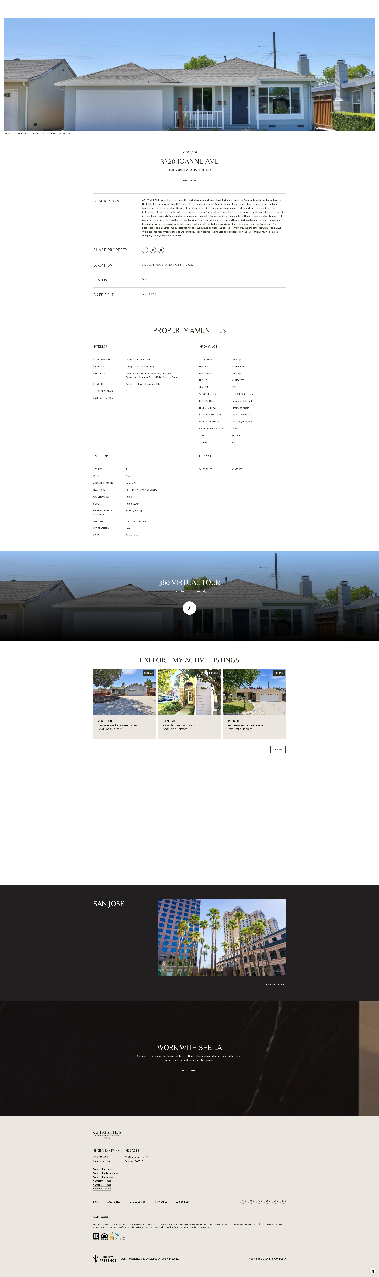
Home (95, 1202)
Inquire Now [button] (189, 180)
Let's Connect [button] (189, 1070)
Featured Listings (137, 1202)
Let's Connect (182, 1202)
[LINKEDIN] (251, 1201)
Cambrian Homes (102, 1180)
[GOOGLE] (275, 1201)
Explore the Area (276, 984)
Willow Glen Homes (103, 1168)
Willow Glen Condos (103, 1176)
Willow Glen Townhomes (105, 1172)
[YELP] (267, 1201)
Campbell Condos (102, 1188)
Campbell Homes (102, 1184)
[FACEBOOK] (243, 1201)
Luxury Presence (170, 1258)
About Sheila (113, 1202)
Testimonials (160, 1202)
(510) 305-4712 (100, 1157)
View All (278, 749)
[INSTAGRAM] (283, 1201)
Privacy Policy (278, 1258)
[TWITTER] (259, 1201)
